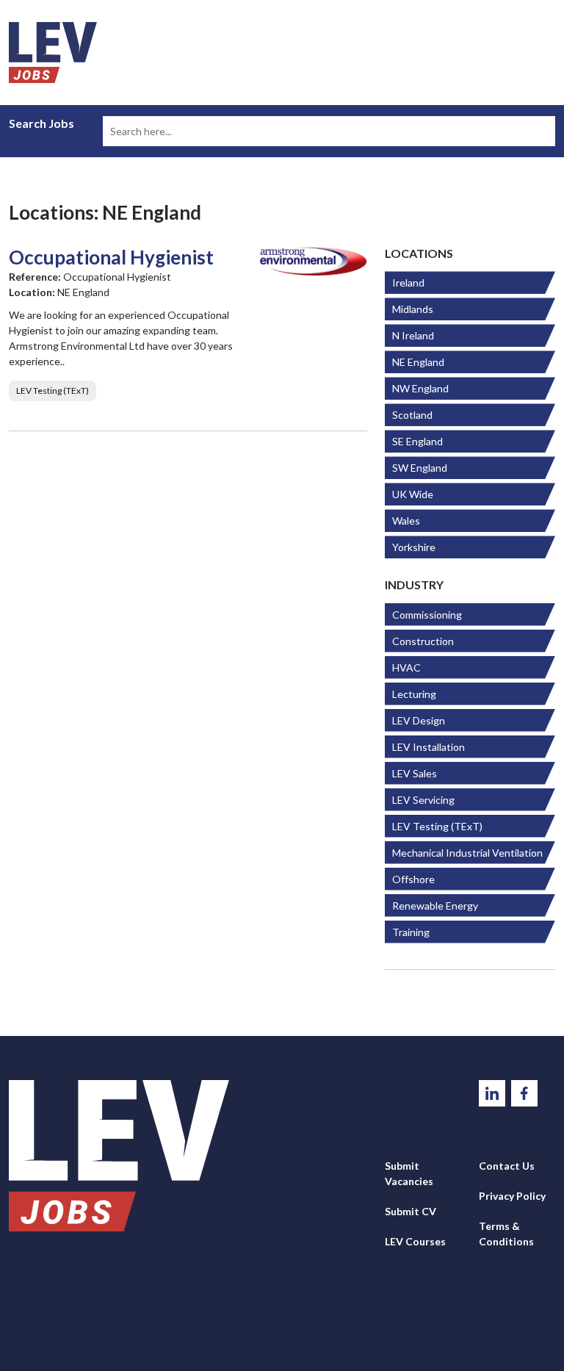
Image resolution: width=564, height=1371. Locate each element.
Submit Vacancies (409, 1173)
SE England (417, 441)
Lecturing (414, 694)
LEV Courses (415, 1241)
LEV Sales (414, 773)
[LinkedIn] (493, 1091)
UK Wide (412, 494)
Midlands (412, 309)
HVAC (406, 667)
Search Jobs (41, 123)
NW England (420, 388)
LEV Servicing (423, 800)
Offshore (413, 879)
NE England (418, 362)
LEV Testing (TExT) (437, 826)
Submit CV (410, 1211)
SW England (419, 467)
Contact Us (507, 1165)
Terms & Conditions (506, 1234)
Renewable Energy (435, 905)
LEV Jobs (53, 52)
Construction (423, 641)
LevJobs (119, 1155)
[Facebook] (524, 1091)
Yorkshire (413, 547)
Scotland (412, 415)
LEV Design (418, 720)
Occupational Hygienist (111, 257)
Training (411, 932)
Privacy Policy (512, 1196)
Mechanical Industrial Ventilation (467, 852)
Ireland (408, 282)
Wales (406, 520)
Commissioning (427, 614)
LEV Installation (428, 747)
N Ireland (413, 335)
